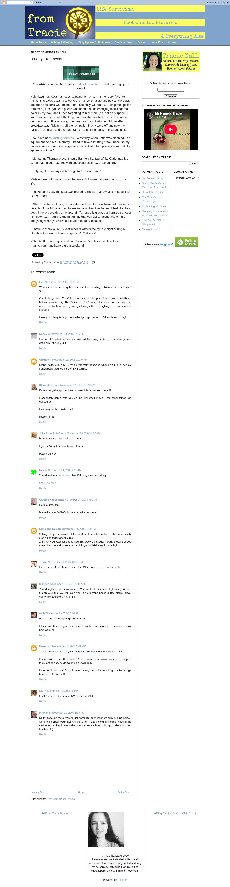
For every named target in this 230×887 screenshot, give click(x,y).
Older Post (124, 792)
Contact (173, 42)
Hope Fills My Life (152, 192)
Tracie (43, 562)
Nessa (43, 470)
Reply (42, 322)
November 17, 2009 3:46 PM (61, 690)
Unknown (45, 359)
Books (142, 42)
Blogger (122, 879)
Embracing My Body (154, 206)
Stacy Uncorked (49, 385)
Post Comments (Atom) (61, 798)
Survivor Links (124, 42)
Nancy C (44, 333)
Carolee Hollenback (51, 499)
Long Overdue (47, 482)
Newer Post (38, 792)
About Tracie (38, 42)
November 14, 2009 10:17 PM (65, 562)
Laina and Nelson (50, 528)
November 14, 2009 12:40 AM (77, 385)
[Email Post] (93, 262)
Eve (41, 281)
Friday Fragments (87, 84)
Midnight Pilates (151, 229)
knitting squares (63, 137)
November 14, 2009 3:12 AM (83, 433)
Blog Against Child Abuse (94, 42)
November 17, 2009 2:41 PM (69, 646)
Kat (41, 690)
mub (42, 613)
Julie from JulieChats (52, 433)
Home (81, 792)
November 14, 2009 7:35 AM (65, 470)
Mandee (44, 583)
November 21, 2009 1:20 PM (68, 712)
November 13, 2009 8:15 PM (68, 333)
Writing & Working (62, 42)
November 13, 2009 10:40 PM (70, 359)
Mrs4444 (44, 712)
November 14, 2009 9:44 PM (79, 528)
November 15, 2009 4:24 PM (63, 613)
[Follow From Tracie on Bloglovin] (158, 246)
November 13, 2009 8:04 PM (62, 281)
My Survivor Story (152, 178)
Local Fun (157, 42)
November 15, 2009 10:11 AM (67, 583)
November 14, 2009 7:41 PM (81, 499)
